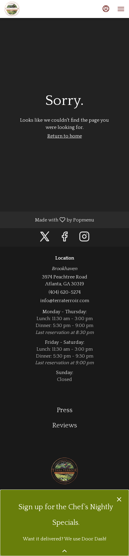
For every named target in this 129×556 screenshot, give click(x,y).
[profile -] (106, 8)
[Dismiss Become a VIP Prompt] (119, 499)
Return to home (64, 136)
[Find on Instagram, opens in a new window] (84, 238)
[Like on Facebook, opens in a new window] (64, 238)
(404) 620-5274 (65, 292)
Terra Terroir (64, 470)
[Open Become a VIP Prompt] (64, 551)
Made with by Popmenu (49, 220)
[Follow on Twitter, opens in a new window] (44, 238)
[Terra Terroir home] (31, 8)
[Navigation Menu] (121, 9)
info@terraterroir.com (64, 300)
